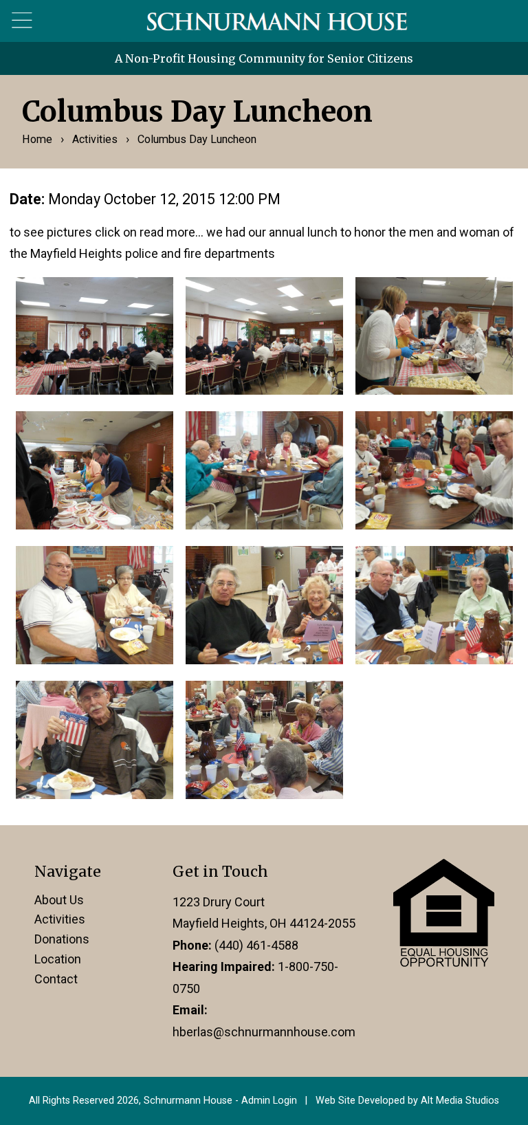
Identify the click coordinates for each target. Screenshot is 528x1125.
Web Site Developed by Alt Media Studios (407, 1100)
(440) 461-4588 (256, 945)
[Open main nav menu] (22, 21)
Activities (95, 139)
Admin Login (269, 1100)
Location (57, 959)
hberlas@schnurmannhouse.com (264, 1032)
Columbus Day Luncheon (197, 139)
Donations (61, 939)
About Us (59, 900)
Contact (56, 979)
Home (37, 139)
